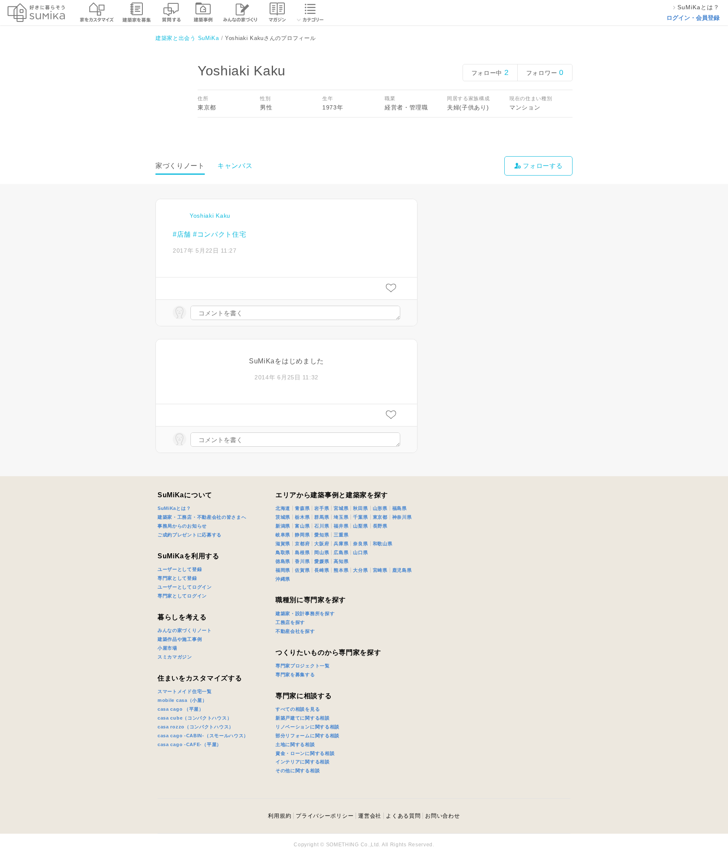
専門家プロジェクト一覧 (303, 665)
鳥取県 (283, 552)
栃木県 (302, 517)
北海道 (283, 508)
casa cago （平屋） (181, 709)
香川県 (302, 561)
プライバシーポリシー (324, 816)
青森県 (302, 508)
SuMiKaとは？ (174, 508)
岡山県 (321, 552)
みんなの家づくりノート (185, 630)
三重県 (341, 534)
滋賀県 (283, 543)
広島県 (341, 552)
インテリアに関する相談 (303, 761)
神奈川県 (402, 517)
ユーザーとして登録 (180, 569)
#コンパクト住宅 (219, 234)
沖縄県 (283, 578)
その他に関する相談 (298, 770)
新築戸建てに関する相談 (303, 717)
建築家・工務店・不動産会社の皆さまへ (202, 517)
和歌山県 (383, 543)
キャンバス (235, 165)
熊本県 (341, 570)
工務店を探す (290, 622)
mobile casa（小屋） (182, 700)
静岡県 (302, 534)
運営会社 (369, 816)
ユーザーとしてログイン (185, 586)
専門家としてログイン (182, 595)
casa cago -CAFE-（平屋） (190, 744)
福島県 (399, 508)
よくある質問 (403, 816)
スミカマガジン (175, 656)
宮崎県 (380, 570)
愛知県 (321, 534)
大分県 (360, 570)
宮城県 (341, 508)
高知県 (341, 561)
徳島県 (283, 561)
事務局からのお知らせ (182, 525)
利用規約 (279, 816)
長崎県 (321, 570)
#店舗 (182, 234)
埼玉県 (341, 517)
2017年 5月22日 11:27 (205, 250)
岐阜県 (283, 534)
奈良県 (360, 543)
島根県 (302, 552)
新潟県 (283, 525)
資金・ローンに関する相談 (305, 753)
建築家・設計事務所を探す (305, 613)
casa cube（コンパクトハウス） (195, 717)
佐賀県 (302, 570)
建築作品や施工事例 (180, 639)
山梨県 (360, 525)
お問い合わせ (442, 816)
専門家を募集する (295, 674)
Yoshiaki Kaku (210, 215)
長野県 (380, 525)
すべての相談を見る (298, 709)
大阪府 (321, 543)
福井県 (341, 525)
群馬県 (321, 517)
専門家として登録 (177, 578)
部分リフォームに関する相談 (308, 735)
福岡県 (283, 570)
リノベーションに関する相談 (308, 726)
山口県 (360, 552)
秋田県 (360, 508)
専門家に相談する (304, 695)
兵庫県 (341, 543)
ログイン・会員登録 (693, 17)
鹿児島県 (402, 570)
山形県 (380, 508)
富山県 (302, 525)
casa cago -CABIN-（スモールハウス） (203, 735)
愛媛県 (321, 561)
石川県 (321, 525)
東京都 (380, 517)
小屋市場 (167, 648)
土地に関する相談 (295, 744)
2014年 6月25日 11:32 (286, 377)
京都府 (302, 543)
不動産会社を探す (295, 631)
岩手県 (321, 508)
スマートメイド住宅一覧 (185, 691)
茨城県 (283, 517)
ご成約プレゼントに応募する (190, 534)
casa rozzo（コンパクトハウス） (196, 726)
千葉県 (360, 517)
